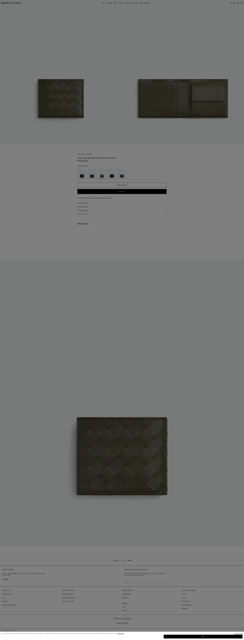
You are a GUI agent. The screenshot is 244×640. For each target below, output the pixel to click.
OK (203, 636)
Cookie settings (238, 634)
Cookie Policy (120, 633)
